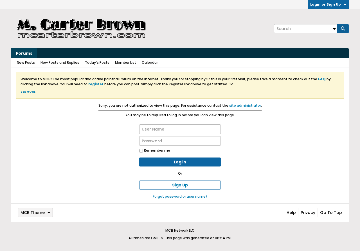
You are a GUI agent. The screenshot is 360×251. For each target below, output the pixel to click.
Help (291, 212)
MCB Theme (33, 212)
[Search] (343, 28)
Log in (180, 162)
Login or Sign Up (325, 4)
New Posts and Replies (59, 62)
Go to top (331, 212)
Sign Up (180, 185)
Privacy (308, 212)
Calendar (150, 62)
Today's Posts (97, 62)
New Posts (26, 62)
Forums (24, 53)
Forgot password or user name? (180, 196)
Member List (125, 62)
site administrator (245, 105)
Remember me (157, 150)
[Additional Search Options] (334, 28)
